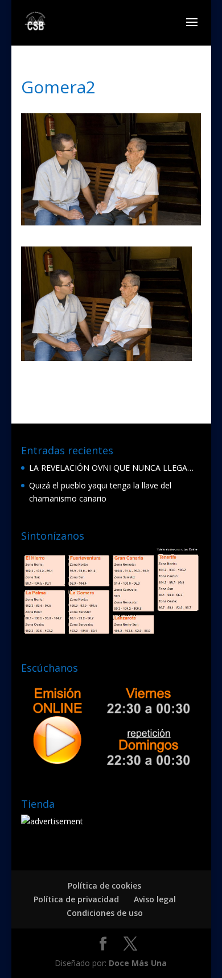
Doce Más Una (138, 963)
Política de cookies (104, 885)
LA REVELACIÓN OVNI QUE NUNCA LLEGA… (111, 467)
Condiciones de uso (105, 912)
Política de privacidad (76, 899)
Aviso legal (155, 899)
